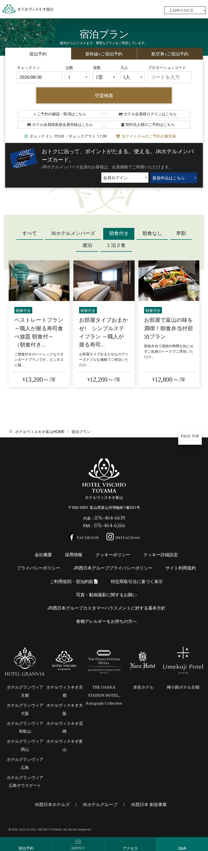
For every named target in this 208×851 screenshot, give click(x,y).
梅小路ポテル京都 (183, 687)
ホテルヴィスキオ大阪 (64, 709)
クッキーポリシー (113, 554)
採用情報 (73, 554)
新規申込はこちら (168, 178)
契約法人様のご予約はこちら (150, 124)
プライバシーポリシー (38, 567)
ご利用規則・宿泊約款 (72, 581)
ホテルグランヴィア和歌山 (25, 727)
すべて (29, 233)
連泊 (87, 245)
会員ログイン (115, 177)
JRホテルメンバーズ (73, 233)
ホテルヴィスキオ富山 (64, 745)
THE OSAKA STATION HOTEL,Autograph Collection (104, 695)
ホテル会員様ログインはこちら (150, 114)
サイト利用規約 (180, 567)
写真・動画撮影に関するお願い (106, 594)
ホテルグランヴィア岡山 (25, 745)
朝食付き (119, 233)
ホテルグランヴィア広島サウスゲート (25, 781)
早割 (181, 233)
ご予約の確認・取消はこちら (61, 114)
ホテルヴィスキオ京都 (64, 691)
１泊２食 (116, 245)
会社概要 (43, 554)
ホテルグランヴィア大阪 (25, 709)
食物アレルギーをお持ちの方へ (106, 621)
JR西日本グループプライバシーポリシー (112, 567)
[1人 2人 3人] (132, 77)
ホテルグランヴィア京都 (25, 691)
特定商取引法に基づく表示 (137, 581)
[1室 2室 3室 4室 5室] (105, 77)
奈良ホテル (143, 687)
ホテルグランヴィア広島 (25, 763)
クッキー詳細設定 (160, 554)
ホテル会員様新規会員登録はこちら (62, 124)
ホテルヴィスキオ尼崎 (64, 727)
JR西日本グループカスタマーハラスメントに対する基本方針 (106, 607)
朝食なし (152, 233)
